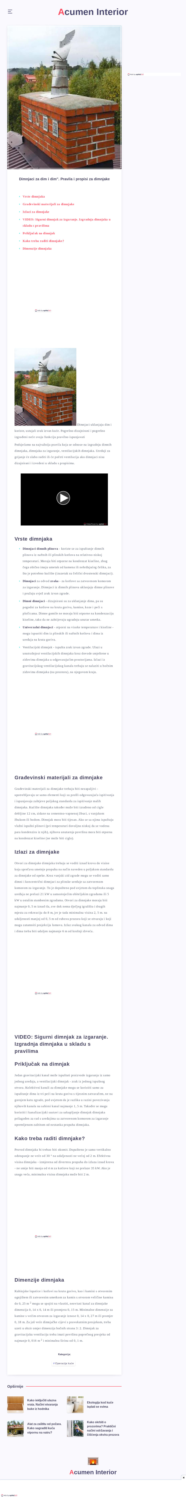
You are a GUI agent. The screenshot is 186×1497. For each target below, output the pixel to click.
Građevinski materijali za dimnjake (48, 204)
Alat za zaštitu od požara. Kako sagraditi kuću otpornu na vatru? (44, 1428)
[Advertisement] (64, 284)
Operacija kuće (64, 1363)
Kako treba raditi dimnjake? (43, 241)
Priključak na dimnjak (39, 233)
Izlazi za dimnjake (36, 212)
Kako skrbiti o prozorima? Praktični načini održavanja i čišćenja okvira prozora (103, 1428)
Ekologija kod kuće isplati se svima (100, 1404)
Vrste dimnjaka (34, 196)
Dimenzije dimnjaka (37, 248)
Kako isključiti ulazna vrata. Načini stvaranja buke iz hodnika (42, 1404)
